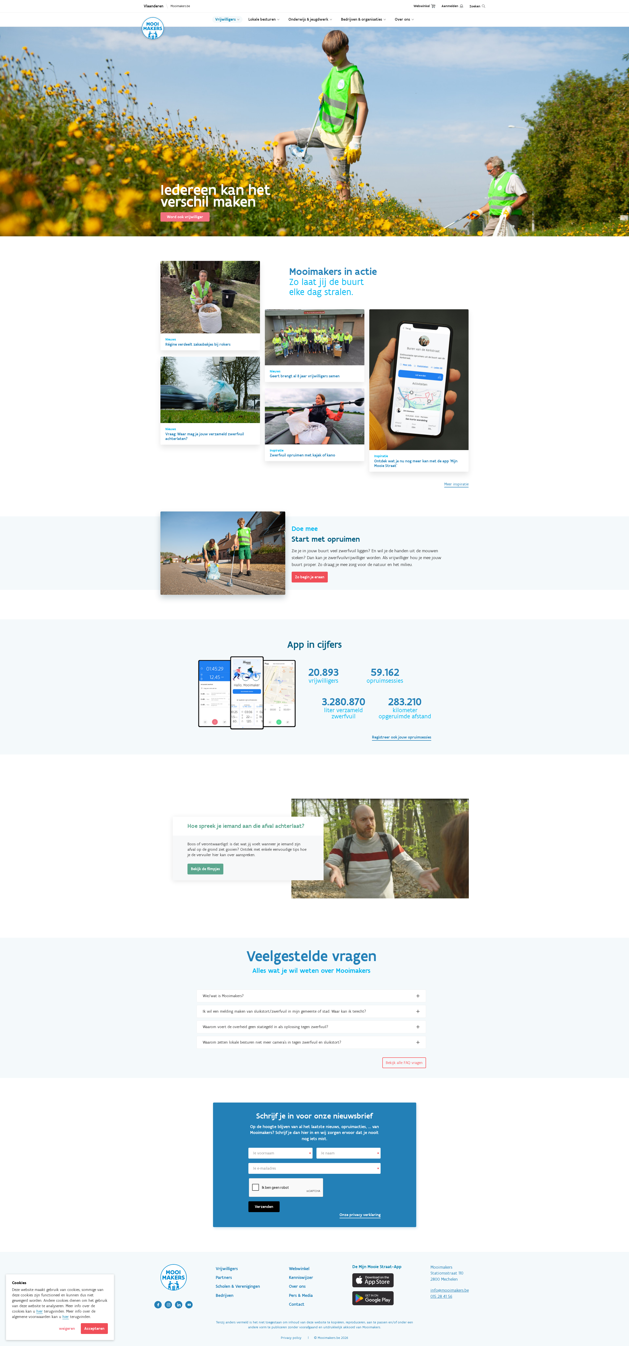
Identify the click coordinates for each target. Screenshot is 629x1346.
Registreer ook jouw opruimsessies (401, 737)
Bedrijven (224, 1295)
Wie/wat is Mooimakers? (223, 995)
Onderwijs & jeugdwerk (308, 19)
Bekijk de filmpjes (205, 868)
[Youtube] (189, 1304)
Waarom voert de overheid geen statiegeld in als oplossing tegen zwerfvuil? (265, 1026)
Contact (296, 1304)
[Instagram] (168, 1304)
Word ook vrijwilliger (185, 216)
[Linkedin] (178, 1304)
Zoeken (475, 6)
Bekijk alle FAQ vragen (404, 1062)
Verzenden (264, 1206)
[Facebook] (158, 1304)
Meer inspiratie (456, 484)
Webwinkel (422, 6)
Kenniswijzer (301, 1277)
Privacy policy (291, 1338)
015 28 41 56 (441, 1296)
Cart (433, 6)
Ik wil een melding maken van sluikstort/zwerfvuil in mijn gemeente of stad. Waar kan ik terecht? (284, 1011)
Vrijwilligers (225, 19)
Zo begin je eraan (309, 577)
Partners (224, 1277)
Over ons (402, 19)
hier (39, 1311)
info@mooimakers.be (449, 1290)
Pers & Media (301, 1295)
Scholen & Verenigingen (238, 1286)
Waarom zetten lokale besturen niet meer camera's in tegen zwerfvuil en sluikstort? (272, 1042)
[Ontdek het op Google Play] (373, 1298)
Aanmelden (450, 6)
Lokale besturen (262, 19)
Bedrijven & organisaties (361, 19)
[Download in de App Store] (373, 1280)
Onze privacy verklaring (360, 1214)
